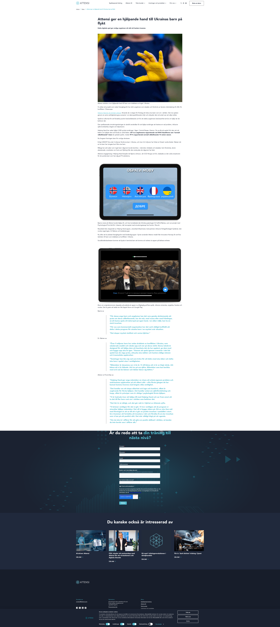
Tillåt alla (188, 612)
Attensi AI (129, 3)
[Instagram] (85, 608)
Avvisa (188, 621)
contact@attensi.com (81, 601)
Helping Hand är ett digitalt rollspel (109, 113)
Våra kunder (140, 3)
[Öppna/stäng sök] (181, 3)
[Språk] (186, 3)
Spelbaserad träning (115, 3)
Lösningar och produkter (157, 3)
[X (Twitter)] (80, 608)
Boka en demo (196, 3)
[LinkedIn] (83, 608)
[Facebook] (77, 608)
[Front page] (82, 4)
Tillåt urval (188, 616)
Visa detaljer (158, 624)
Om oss (172, 3)
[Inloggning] (183, 3)
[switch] (122, 624)
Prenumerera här (112, 607)
